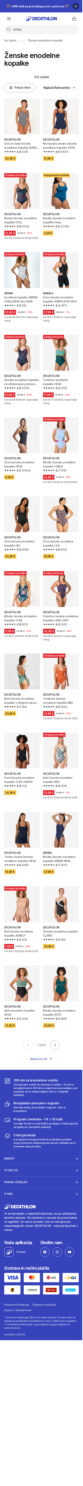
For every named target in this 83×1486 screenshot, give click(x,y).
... (22, 40)
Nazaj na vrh (38, 1058)
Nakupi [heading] (9, 1161)
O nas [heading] (8, 1196)
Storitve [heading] (11, 1173)
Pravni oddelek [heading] (15, 1184)
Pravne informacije (16, 1306)
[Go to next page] (55, 1045)
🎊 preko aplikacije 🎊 (38, 6)
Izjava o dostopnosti (17, 1312)
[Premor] (76, 6)
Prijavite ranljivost (44, 1306)
